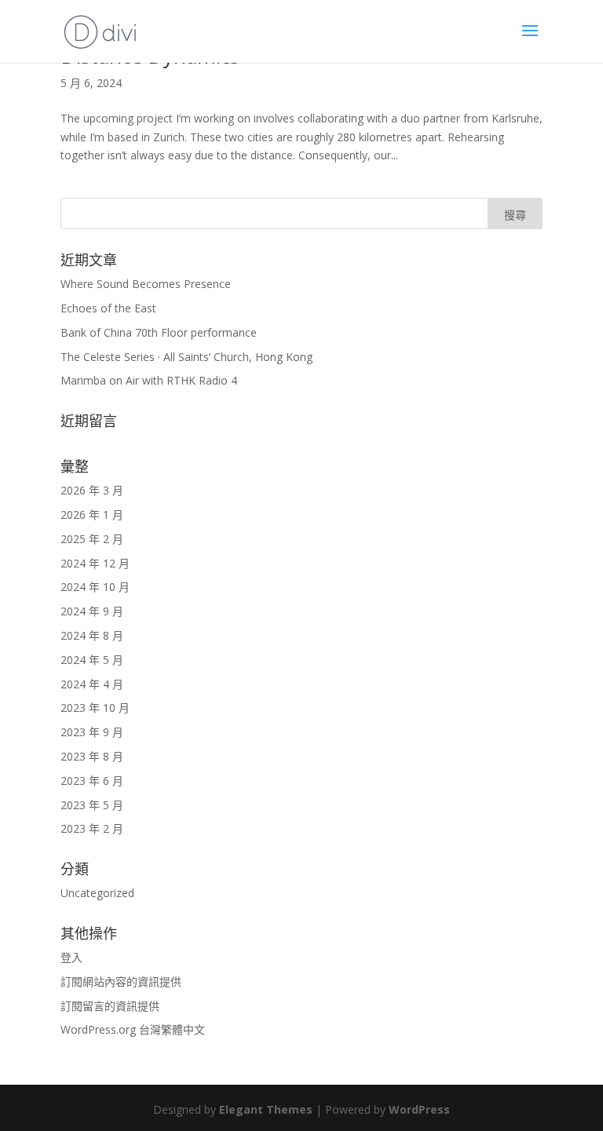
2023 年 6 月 (91, 780)
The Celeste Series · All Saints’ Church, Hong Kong (186, 356)
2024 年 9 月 (91, 611)
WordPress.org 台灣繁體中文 (132, 1029)
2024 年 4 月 (91, 684)
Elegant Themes (265, 1109)
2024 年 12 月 (95, 563)
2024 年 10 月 (95, 586)
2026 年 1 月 (91, 514)
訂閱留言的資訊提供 (109, 1005)
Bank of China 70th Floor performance (158, 332)
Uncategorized (97, 892)
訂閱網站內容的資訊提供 (120, 981)
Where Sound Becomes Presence (145, 283)
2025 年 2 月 (91, 538)
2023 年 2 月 (91, 828)
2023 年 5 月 (91, 804)
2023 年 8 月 (91, 756)
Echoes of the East (108, 308)
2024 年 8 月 (91, 635)
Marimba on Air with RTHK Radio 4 (148, 380)
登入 (71, 957)
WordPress (419, 1109)
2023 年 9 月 (91, 731)
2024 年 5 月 (91, 659)
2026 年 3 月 (91, 490)
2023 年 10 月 (95, 707)
